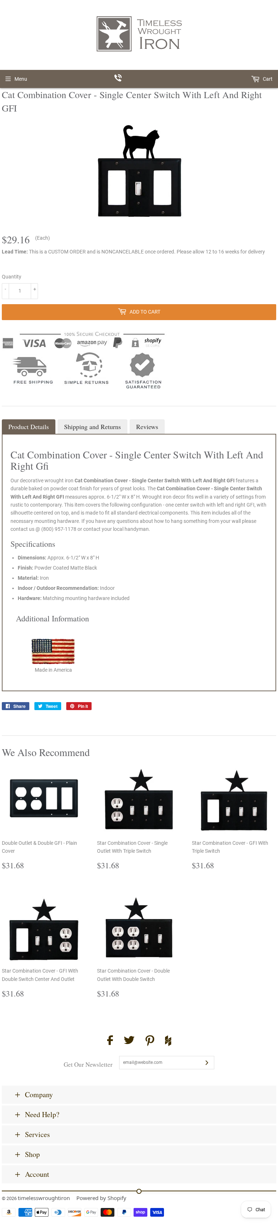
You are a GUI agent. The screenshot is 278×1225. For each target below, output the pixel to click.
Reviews (147, 426)
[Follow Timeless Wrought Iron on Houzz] (168, 1042)
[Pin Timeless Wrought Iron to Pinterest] (150, 1042)
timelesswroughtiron (44, 1197)
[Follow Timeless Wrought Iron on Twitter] (129, 1041)
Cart (267, 79)
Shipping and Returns (92, 426)
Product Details (28, 426)
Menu (20, 79)
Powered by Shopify (101, 1197)
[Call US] (139, 79)
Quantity (11, 277)
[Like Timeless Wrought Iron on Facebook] (110, 1041)
